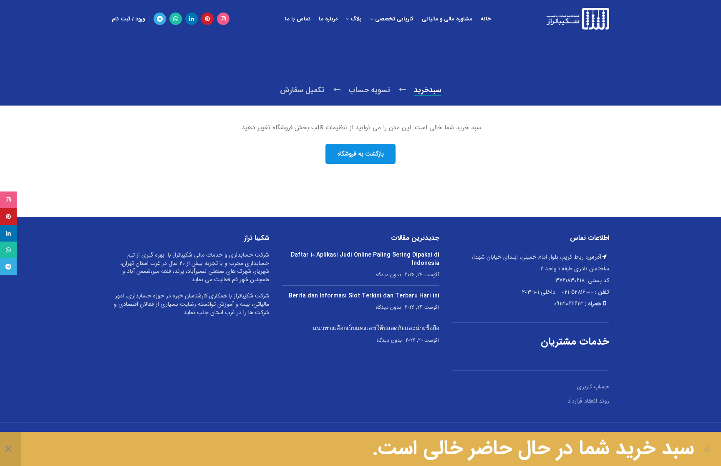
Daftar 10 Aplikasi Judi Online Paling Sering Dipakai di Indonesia (365, 259)
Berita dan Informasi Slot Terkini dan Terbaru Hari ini (364, 295)
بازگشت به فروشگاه (360, 154)
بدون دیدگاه (388, 275)
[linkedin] (191, 19)
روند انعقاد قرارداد (588, 401)
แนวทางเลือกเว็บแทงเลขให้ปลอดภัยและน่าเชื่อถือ (376, 328)
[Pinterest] (207, 19)
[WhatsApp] (175, 19)
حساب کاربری (593, 386)
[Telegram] (160, 19)
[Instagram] (223, 19)
